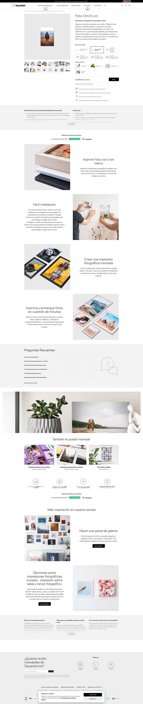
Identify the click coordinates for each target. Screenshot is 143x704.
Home (25, 11)
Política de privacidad (42, 690)
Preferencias (92, 698)
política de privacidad (63, 676)
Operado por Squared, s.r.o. (99, 690)
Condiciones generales (55, 690)
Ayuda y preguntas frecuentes (49, 687)
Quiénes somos (81, 687)
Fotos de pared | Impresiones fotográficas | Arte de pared (42, 11)
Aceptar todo (92, 694)
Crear (113, 79)
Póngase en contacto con (95, 687)
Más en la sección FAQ (30, 383)
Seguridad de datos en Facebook (71, 690)
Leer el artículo (99, 546)
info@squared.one (86, 690)
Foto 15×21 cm (86, 15)
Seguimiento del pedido (67, 687)
